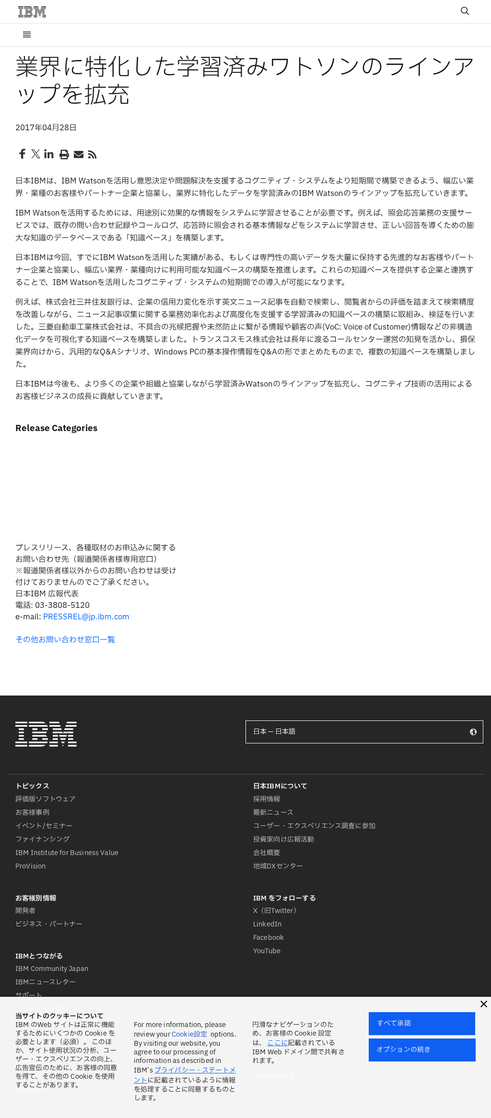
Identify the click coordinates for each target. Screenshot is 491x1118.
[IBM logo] (36, 11)
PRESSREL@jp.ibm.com (86, 617)
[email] (77, 154)
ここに (277, 1043)
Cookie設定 (189, 1034)
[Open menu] (26, 34)
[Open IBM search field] (465, 11)
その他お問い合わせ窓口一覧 (65, 640)
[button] (483, 1004)
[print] (63, 154)
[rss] (92, 154)
